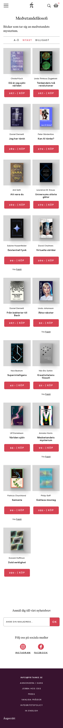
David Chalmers (45, 245)
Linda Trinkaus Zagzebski (45, 78)
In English (31, 710)
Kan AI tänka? (46, 138)
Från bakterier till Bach (17, 314)
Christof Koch (17, 78)
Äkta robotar (46, 312)
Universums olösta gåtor (46, 196)
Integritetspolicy (31, 705)
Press (31, 694)
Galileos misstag (46, 499)
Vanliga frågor (32, 699)
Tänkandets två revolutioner (46, 84)
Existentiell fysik (17, 250)
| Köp (17, 93)
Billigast (42, 40)
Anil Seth (17, 190)
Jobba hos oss (31, 688)
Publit (19, 269)
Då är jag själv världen (17, 84)
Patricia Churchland (16, 495)
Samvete (17, 499)
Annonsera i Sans (31, 683)
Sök (49, 5)
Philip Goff (46, 495)
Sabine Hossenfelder (17, 245)
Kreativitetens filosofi (45, 376)
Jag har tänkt (17, 138)
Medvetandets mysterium (46, 439)
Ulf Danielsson (16, 433)
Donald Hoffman (17, 558)
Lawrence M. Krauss (45, 190)
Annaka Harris (45, 433)
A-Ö (16, 40)
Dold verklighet (17, 562)
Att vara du (17, 194)
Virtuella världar (46, 250)
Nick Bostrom (17, 370)
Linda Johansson (46, 308)
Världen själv (17, 437)
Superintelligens (17, 375)
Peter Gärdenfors (46, 134)
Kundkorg (56, 5)
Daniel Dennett (17, 134)
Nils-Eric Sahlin (46, 370)
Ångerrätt (9, 718)
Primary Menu (6, 5)
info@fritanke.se (31, 677)
